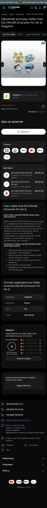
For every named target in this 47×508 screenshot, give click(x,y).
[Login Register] (40, 8)
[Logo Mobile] (14, 7)
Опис (20, 34)
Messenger (33, 445)
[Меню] (4, 7)
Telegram (10, 445)
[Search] (32, 8)
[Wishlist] (43, 106)
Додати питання (23, 385)
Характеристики (32, 34)
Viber (8, 450)
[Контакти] (36, 8)
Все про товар (9, 34)
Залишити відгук (24, 358)
